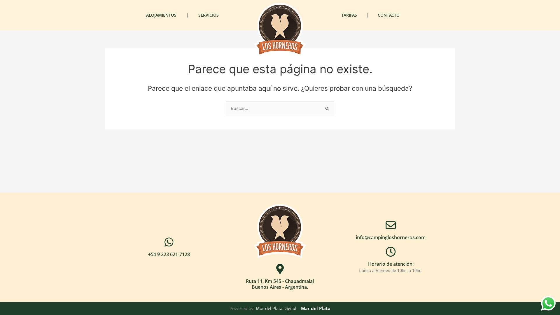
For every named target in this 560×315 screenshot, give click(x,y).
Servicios (208, 15)
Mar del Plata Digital (276, 308)
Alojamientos (161, 15)
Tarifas (349, 15)
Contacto (389, 15)
